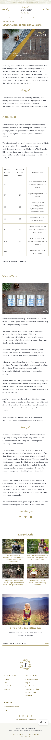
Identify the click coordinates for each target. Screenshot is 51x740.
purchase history (32, 686)
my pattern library (33, 689)
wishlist (29, 695)
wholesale (8, 686)
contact (7, 689)
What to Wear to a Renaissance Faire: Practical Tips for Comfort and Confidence (13, 558)
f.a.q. (6, 683)
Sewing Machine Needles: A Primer (27, 17)
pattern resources (11, 706)
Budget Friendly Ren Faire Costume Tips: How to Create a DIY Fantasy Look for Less (13, 583)
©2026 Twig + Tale (25, 736)
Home (3, 17)
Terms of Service (33, 734)
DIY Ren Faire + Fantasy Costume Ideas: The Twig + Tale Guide (38, 583)
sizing (6, 679)
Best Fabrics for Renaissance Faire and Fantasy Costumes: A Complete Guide (37, 557)
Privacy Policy (18, 734)
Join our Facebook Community (25, 719)
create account (32, 679)
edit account (31, 692)
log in (28, 683)
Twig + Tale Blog (12, 17)
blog (5, 710)
